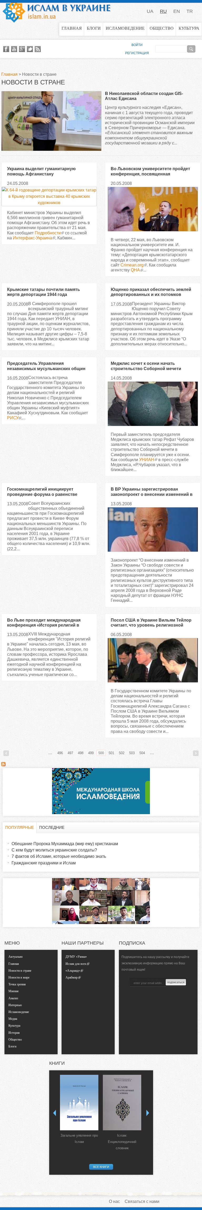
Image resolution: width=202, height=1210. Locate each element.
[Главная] (56, 11)
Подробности (48, 233)
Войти (137, 45)
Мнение (13, 991)
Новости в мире (18, 977)
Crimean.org (132, 265)
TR (189, 11)
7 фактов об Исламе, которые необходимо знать (59, 856)
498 (80, 753)
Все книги (101, 1166)
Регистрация (137, 53)
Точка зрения (17, 984)
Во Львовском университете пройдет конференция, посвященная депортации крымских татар (150, 174)
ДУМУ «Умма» (76, 957)
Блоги (94, 28)
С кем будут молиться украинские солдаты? (54, 850)
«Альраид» (72, 970)
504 (142, 753)
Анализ (13, 998)
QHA (135, 270)
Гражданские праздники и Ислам (44, 863)
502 (121, 753)
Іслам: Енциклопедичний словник (122, 1141)
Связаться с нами (142, 1201)
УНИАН (146, 459)
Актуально (15, 957)
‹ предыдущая (6, 753)
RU (163, 11)
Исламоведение (125, 28)
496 (60, 753)
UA (150, 11)
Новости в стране (19, 970)
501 (111, 753)
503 (132, 753)
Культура (189, 28)
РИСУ (12, 418)
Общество (162, 28)
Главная (72, 28)
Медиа (12, 1019)
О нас (114, 1201)
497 (70, 753)
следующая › (196, 753)
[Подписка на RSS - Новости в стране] (3, 765)
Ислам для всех (75, 964)
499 (91, 753)
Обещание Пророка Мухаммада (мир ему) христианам (65, 843)
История (14, 1033)
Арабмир (71, 977)
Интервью (15, 1005)
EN (176, 11)
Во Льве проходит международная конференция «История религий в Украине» (43, 625)
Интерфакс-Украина (32, 238)
